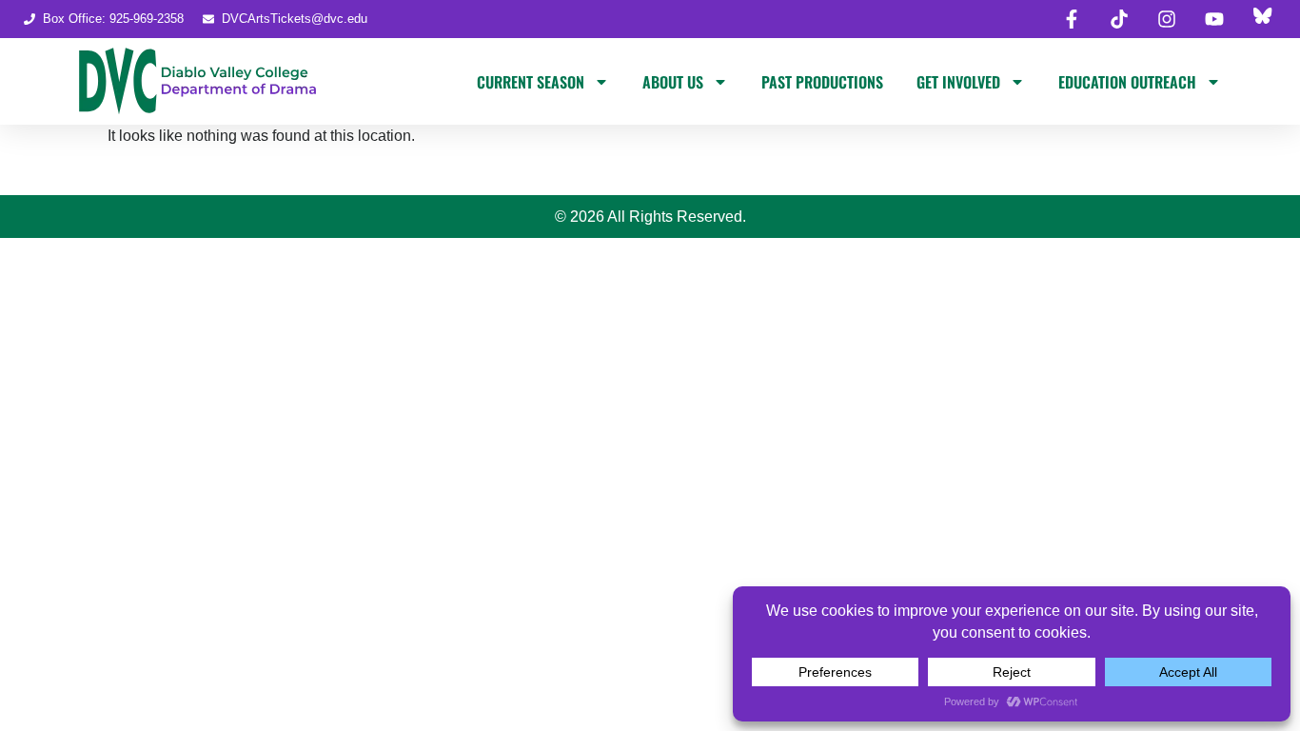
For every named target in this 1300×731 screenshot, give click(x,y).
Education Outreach (1127, 81)
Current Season (530, 81)
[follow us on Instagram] (1166, 19)
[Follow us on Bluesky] (1262, 19)
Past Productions (822, 81)
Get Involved (958, 81)
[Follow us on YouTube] (1214, 19)
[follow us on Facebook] (1071, 19)
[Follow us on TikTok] (1119, 19)
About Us (672, 81)
